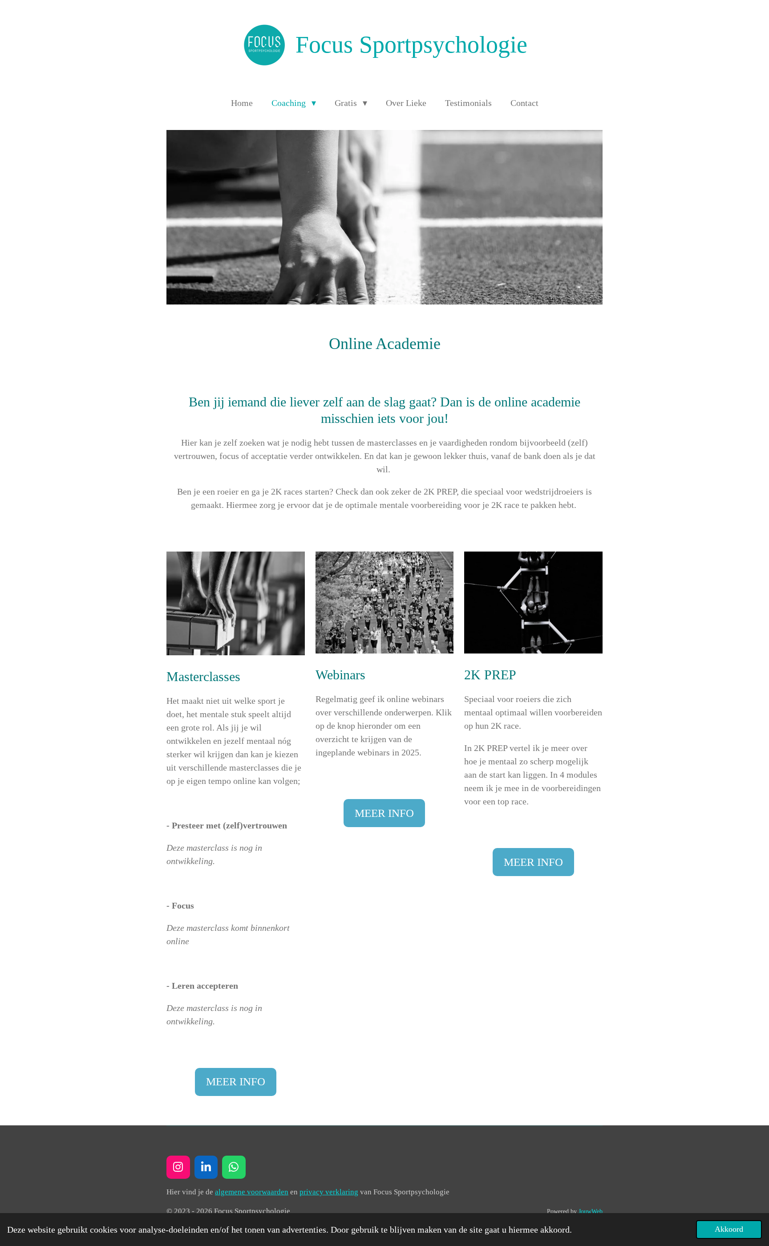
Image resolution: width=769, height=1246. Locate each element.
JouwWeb (591, 1211)
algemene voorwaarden (251, 1192)
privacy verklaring (329, 1192)
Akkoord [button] (729, 1229)
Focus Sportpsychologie (411, 44)
